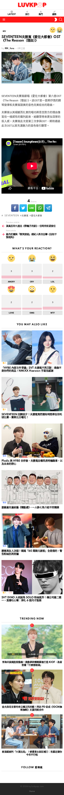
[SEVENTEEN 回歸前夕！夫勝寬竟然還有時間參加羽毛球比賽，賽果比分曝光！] (32, 394)
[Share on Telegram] (48, 208)
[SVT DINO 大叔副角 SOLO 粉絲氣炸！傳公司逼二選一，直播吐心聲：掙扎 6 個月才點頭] (32, 577)
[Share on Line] (31, 208)
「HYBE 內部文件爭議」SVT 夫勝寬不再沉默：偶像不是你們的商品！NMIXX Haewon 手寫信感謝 (31, 369)
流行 (27, 14)
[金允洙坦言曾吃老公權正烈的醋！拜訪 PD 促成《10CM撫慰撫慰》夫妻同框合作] (32, 687)
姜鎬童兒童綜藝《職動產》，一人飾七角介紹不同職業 (30, 507)
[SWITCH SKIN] (55, 20)
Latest (12, 14)
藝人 (4, 363)
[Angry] (53, 30)
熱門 (41, 14)
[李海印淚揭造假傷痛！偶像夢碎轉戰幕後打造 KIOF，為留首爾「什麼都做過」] (32, 642)
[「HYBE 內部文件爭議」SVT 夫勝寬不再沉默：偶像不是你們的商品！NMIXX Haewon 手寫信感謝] (32, 347)
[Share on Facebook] (15, 208)
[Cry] (60, 30)
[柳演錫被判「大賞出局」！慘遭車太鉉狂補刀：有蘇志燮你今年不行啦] (32, 731)
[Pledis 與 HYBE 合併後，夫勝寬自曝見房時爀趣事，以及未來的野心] (32, 441)
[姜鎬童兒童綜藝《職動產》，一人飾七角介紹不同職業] (32, 487)
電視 (4, 456)
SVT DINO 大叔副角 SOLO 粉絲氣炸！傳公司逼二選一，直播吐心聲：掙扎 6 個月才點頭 (31, 599)
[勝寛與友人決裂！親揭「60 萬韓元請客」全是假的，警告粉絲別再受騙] (32, 530)
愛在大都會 (36, 216)
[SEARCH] (61, 20)
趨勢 (54, 14)
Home (32, 791)
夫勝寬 (25, 216)
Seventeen (11, 216)
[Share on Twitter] (23, 208)
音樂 (10, 593)
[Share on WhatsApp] (40, 208)
